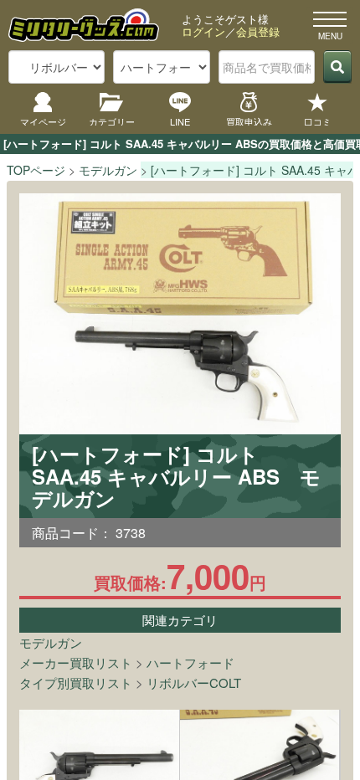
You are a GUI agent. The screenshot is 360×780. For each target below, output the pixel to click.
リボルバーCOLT (194, 682)
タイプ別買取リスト (75, 682)
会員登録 (258, 31)
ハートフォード (190, 662)
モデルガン (50, 642)
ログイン (203, 31)
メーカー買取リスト (75, 662)
